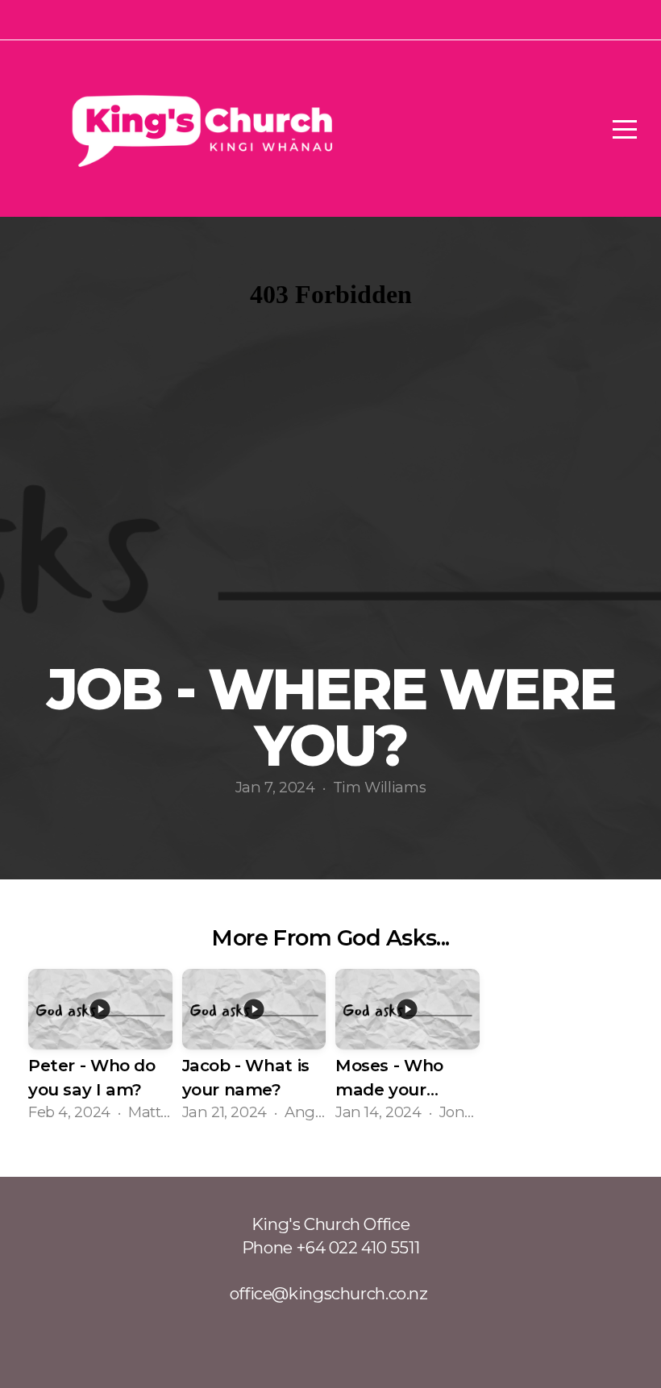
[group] (100, 1047)
